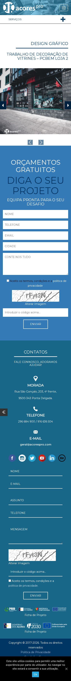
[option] (35, 101)
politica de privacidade (23, 585)
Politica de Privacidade (36, 652)
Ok (35, 674)
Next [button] (68, 105)
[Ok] (66, 669)
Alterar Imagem (35, 304)
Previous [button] (3, 105)
